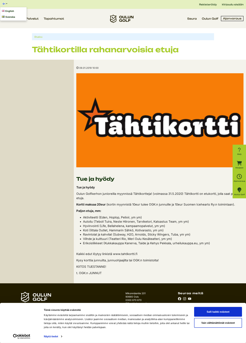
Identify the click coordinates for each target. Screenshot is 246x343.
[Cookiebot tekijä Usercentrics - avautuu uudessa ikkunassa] (21, 336)
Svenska (10, 16)
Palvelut (32, 18)
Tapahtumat (54, 18)
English (9, 11)
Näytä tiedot (51, 336)
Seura (192, 18)
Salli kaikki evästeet (218, 311)
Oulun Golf (210, 18)
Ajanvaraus (232, 18)
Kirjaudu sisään (232, 4)
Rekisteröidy (208, 4)
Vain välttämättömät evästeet (218, 322)
